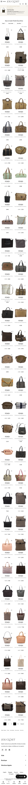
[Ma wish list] (23, 4)
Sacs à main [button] (10, 23)
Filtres (22, 776)
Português (11, 774)
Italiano (21, 772)
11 (18, 724)
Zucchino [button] (19, 23)
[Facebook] (2, 750)
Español (17, 774)
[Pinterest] (9, 750)
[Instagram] (6, 750)
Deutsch (16, 772)
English (4, 772)
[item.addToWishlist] (11, 30)
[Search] (20, 4)
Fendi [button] (3, 23)
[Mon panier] (26, 4)
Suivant (22, 724)
